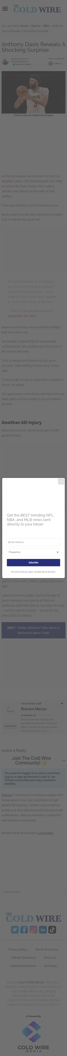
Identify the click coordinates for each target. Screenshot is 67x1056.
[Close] (61, 481)
